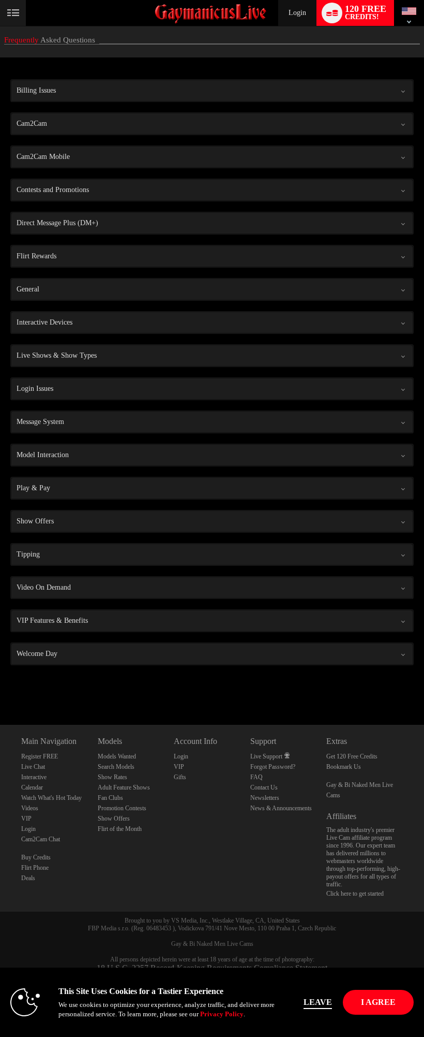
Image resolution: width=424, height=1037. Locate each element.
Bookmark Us (343, 766)
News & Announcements (281, 808)
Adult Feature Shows (124, 787)
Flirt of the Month (120, 828)
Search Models (116, 766)
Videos (29, 808)
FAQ (256, 777)
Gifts (180, 777)
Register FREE (39, 756)
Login (297, 13)
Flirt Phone (35, 867)
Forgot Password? (272, 766)
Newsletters (264, 797)
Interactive (34, 777)
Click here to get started (355, 893)
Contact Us (264, 787)
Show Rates (112, 777)
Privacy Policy (222, 1014)
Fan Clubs (110, 797)
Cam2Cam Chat (40, 839)
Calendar (32, 787)
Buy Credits (36, 857)
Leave (318, 1002)
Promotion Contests (122, 808)
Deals (28, 878)
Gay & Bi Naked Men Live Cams (212, 943)
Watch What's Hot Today (51, 797)
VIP (26, 818)
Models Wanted (117, 756)
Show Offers (114, 818)
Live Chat (33, 766)
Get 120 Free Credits (351, 756)
